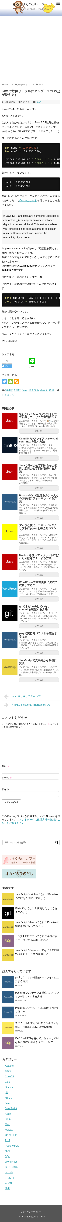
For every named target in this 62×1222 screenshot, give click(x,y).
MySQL (9, 1129)
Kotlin (8, 1113)
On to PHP (11, 1135)
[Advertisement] (31, 48)
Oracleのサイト (28, 200)
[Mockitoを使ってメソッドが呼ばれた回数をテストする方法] (9, 562)
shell (7, 1151)
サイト (5, 789)
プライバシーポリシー (31, 1212)
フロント (10, 1177)
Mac (7, 1124)
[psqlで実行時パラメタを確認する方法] (9, 640)
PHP (7, 1140)
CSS (7, 1081)
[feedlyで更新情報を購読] (10, 381)
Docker (9, 1087)
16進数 (9, 390)
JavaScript (11, 1108)
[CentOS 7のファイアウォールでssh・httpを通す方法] (9, 445)
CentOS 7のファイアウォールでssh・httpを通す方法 (38, 440)
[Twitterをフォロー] (4, 381)
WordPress (11, 1161)
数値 (51, 390)
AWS (8, 1071)
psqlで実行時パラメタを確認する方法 (38, 635)
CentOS (9, 1076)
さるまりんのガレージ (29, 4)
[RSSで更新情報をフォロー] (16, 381)
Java (38, 102)
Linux (8, 1119)
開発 (7, 1188)
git (6, 1092)
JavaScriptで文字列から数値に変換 (38, 662)
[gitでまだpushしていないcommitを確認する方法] (9, 613)
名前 (6, 766)
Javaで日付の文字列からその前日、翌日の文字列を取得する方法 (38, 468)
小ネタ (44, 390)
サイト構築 (11, 1167)
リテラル (34, 390)
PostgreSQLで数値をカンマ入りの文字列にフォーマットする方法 (39, 498)
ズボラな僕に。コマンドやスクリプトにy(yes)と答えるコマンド (38, 528)
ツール (9, 1172)
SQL (7, 1156)
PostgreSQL (12, 1145)
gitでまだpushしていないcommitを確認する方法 (34, 608)
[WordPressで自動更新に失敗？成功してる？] (9, 589)
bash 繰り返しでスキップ (26, 696)
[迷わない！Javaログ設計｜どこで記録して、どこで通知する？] (9, 421)
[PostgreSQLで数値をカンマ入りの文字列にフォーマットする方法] (9, 502)
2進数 (17, 390)
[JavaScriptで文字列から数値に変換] (9, 667)
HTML (8, 1097)
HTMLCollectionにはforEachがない (32, 704)
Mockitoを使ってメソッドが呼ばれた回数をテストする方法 (39, 557)
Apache (9, 1065)
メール (7, 777)
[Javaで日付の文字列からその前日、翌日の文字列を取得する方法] (9, 472)
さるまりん (8, 394)
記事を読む (39, 431)
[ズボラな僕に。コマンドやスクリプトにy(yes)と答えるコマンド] (9, 532)
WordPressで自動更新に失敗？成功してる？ (38, 584)
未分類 (9, 1183)
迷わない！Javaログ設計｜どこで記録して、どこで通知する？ (38, 416)
